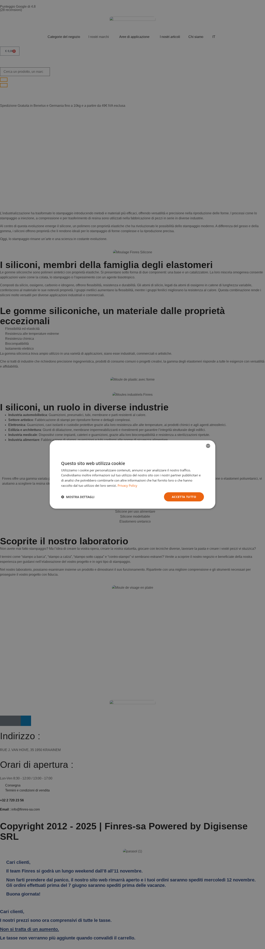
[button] (77, 497)
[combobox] (208, 446)
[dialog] (132, 474)
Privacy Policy (127, 485)
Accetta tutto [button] (184, 497)
